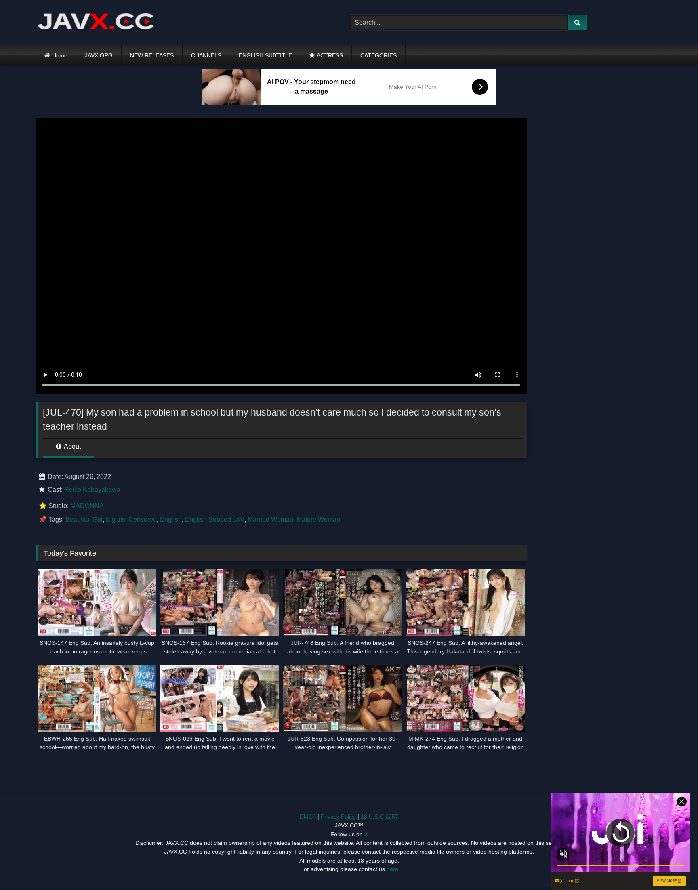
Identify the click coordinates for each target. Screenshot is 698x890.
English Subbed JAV (214, 519)
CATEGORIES (378, 55)
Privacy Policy (338, 816)
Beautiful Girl (84, 519)
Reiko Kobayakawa (92, 489)
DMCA (308, 816)
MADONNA (87, 505)
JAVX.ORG (99, 55)
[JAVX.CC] (96, 22)
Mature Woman (318, 519)
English (171, 519)
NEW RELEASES (152, 55)
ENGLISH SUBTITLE (265, 55)
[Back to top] (673, 866)
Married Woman (270, 519)
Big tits (115, 519)
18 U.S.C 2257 (379, 816)
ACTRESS (330, 55)
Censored (142, 519)
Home (59, 55)
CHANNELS (206, 55)
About (72, 446)
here (392, 869)
